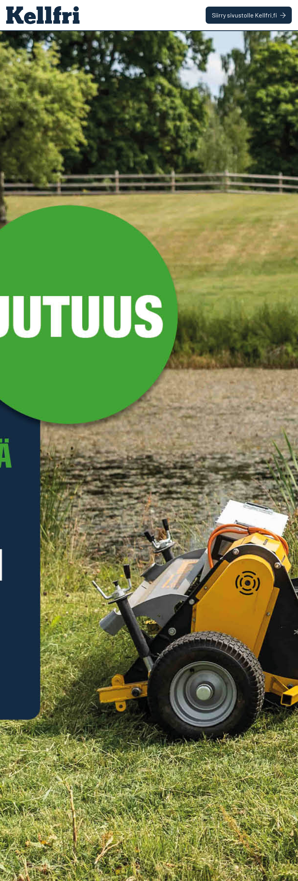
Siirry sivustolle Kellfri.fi (244, 15)
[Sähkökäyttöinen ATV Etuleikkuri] (149, 456)
